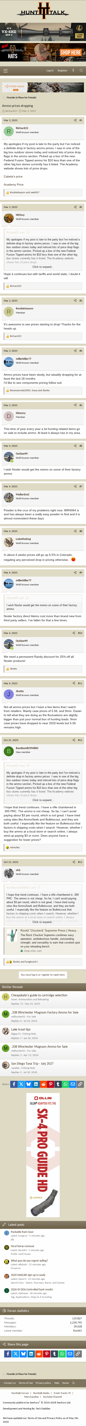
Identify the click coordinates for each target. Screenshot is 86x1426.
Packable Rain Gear (22, 1232)
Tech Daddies (43, 1408)
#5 (81, 405)
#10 (80, 633)
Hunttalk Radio (41, 1393)
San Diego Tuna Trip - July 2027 (32, 1063)
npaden (15, 1068)
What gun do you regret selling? (29, 1260)
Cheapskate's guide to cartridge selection (39, 995)
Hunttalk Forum (20, 1393)
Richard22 (11, 111)
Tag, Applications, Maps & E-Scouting (31, 1297)
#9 (81, 572)
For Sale (31, 1016)
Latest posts (16, 1225)
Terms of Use (26, 1383)
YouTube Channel (52, 1397)
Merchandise (31, 1397)
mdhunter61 (18, 1016)
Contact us (10, 1383)
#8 (81, 531)
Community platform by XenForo (37, 1402)
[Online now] (12, 461)
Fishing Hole (29, 1034)
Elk (12, 1239)
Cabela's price (13, 176)
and (24, 192)
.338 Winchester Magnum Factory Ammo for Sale (44, 1012)
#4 (81, 351)
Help (56, 1383)
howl (14, 999)
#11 (80, 683)
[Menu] (5, 71)
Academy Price (14, 184)
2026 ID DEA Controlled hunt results (32, 1289)
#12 (80, 740)
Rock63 (77, 1330)
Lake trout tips (20, 1029)
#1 (81, 120)
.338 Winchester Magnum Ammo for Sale (39, 1046)
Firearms (15, 1268)
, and (30, 390)
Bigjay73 (16, 1034)
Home (65, 1383)
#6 (81, 446)
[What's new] (73, 71)
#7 (81, 486)
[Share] (75, 120)
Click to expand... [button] (43, 266)
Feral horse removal (22, 1246)
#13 (80, 862)
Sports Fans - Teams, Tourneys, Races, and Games (37, 1282)
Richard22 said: (15, 232)
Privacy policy (43, 1383)
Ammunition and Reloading (34, 999)
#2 (81, 207)
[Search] (81, 71)
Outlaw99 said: (15, 598)
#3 (81, 300)
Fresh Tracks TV (62, 1393)
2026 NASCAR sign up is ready (28, 1275)
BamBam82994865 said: (21, 887)
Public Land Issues (21, 1254)
